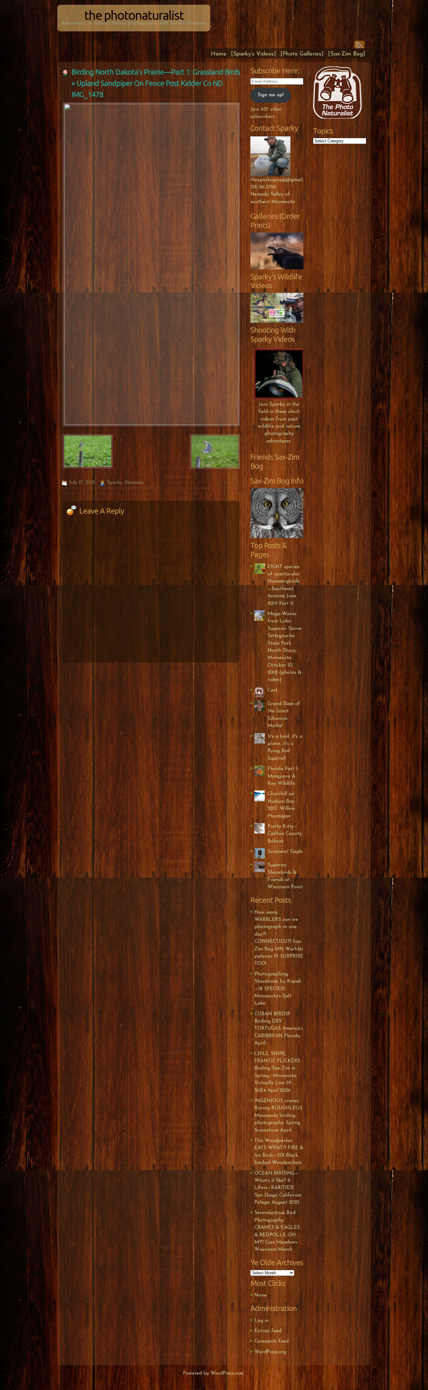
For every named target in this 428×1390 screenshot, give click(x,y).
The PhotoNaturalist (134, 15)
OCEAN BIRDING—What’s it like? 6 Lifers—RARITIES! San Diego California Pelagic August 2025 (277, 1188)
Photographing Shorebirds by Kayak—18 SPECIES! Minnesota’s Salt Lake (277, 989)
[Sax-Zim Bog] (346, 54)
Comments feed (271, 1341)
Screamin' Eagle (285, 851)
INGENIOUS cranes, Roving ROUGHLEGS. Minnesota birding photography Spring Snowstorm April (278, 1115)
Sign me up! (271, 95)
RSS (359, 44)
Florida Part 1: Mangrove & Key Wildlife (283, 776)
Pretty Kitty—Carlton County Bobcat (285, 834)
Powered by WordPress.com (213, 1373)
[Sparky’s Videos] (253, 54)
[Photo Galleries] (302, 54)
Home (219, 54)
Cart (272, 690)
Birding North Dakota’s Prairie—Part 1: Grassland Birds (155, 72)
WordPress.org (270, 1352)
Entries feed (267, 1331)
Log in (261, 1320)
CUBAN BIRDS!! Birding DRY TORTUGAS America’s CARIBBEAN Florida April (278, 1029)
